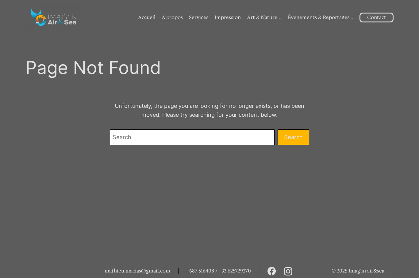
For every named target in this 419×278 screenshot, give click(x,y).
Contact (376, 17)
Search (293, 137)
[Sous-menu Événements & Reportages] (352, 17)
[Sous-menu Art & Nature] (280, 17)
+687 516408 (200, 271)
